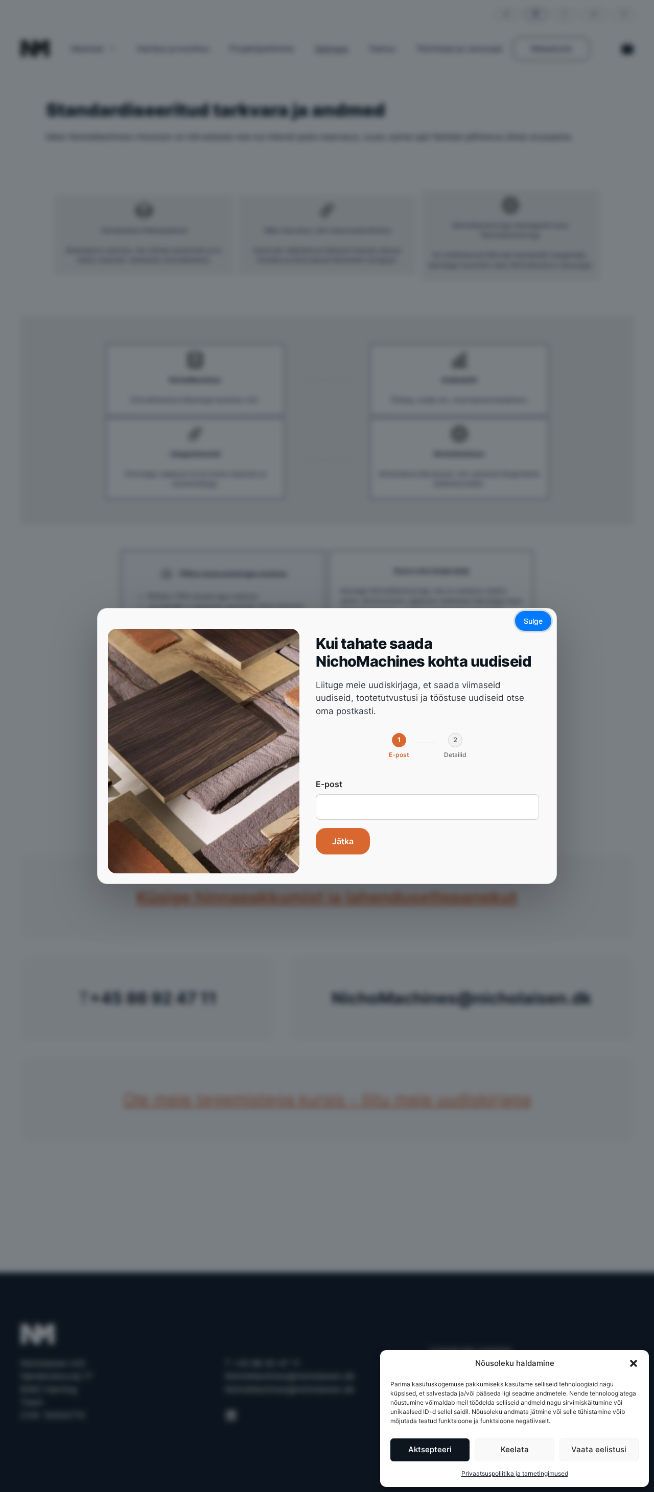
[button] (633, 1363)
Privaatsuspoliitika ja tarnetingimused (514, 1473)
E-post (329, 784)
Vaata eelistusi (598, 1449)
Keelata (515, 1449)
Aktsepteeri (430, 1449)
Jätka (343, 842)
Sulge (533, 621)
